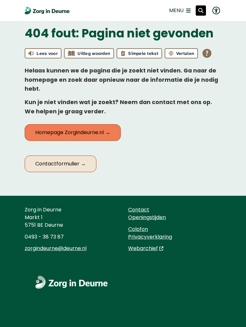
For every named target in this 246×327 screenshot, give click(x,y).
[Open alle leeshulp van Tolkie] (206, 53)
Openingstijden (147, 217)
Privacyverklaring (150, 236)
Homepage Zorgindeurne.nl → (72, 132)
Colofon (138, 229)
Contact (138, 209)
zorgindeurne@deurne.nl (55, 248)
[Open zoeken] (201, 10)
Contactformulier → (60, 163)
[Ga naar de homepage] (47, 11)
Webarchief (143, 248)
